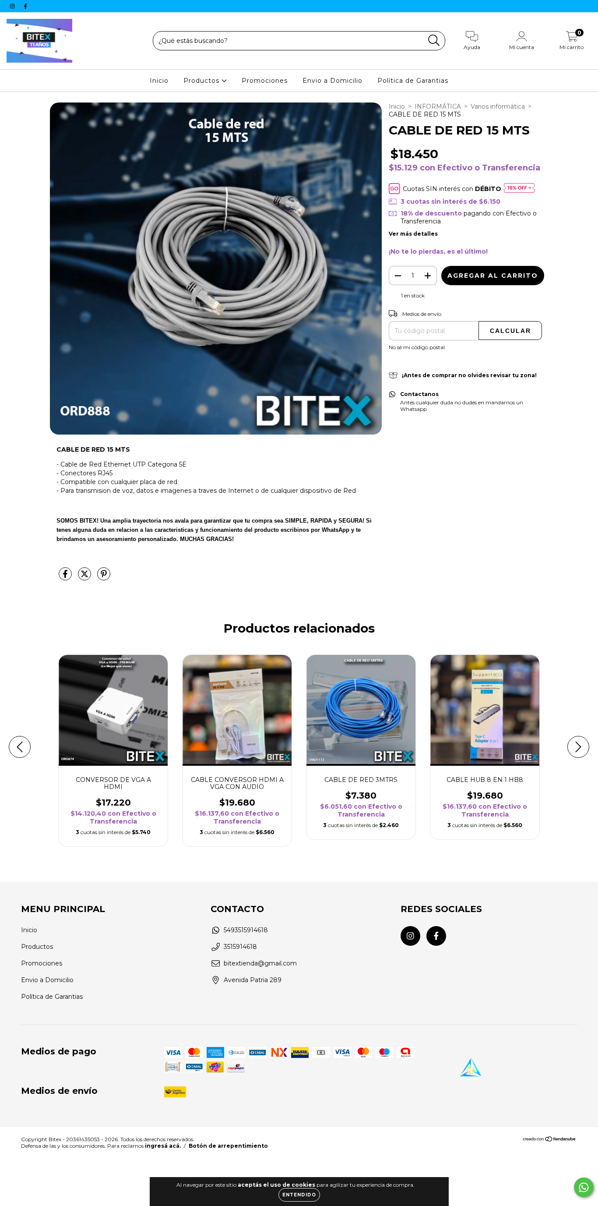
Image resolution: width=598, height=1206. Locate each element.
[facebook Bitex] (25, 6)
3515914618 (240, 947)
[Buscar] (434, 40)
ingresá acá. (163, 1145)
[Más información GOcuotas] (519, 188)
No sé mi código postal (417, 347)
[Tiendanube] (549, 1140)
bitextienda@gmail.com (260, 963)
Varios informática (498, 106)
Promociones (265, 81)
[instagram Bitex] (13, 6)
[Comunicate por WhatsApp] (584, 1187)
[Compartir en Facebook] (66, 577)
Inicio (159, 81)
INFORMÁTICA (438, 106)
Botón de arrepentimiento (228, 1145)
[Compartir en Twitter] (85, 577)
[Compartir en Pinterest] (103, 577)
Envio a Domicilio (332, 81)
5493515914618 (246, 930)
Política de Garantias (412, 81)
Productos (202, 81)
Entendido (299, 1195)
